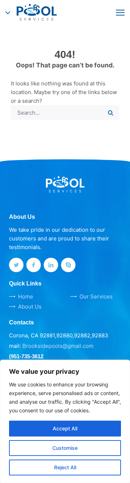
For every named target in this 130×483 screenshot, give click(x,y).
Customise (65, 448)
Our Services (96, 296)
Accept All (65, 428)
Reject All (65, 467)
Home (25, 296)
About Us (30, 306)
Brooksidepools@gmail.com (58, 345)
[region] (65, 421)
